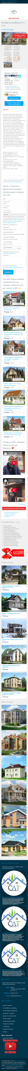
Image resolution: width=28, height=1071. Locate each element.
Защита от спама (7, 244)
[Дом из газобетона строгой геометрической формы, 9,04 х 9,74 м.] (14, 323)
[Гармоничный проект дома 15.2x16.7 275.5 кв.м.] (14, 742)
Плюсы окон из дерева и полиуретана (12, 897)
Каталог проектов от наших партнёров (14, 103)
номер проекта (7, 212)
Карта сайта (20, 1068)
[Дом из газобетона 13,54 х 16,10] (14, 602)
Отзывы (5, 1031)
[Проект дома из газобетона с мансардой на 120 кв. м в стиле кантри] (14, 397)
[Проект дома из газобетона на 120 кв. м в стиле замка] (14, 423)
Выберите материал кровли (10, 239)
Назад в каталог (14, 98)
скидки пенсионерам (10, 513)
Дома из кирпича (7, 1005)
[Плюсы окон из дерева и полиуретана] (14, 883)
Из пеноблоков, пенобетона (10, 1010)
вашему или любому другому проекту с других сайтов (12, 221)
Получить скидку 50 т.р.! (20, 36)
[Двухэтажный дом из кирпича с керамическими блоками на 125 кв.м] (14, 818)
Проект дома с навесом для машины (12, 639)
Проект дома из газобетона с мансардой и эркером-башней (13, 359)
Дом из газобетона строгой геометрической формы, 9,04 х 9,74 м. (13, 334)
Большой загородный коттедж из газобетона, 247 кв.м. (11, 693)
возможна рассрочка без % (12, 512)
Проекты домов (7, 1018)
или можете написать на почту (11, 252)
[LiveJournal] (14, 76)
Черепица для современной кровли (12, 969)
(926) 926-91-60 (14, 993)
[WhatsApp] (18, 76)
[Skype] (20, 76)
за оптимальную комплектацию (14, 508)
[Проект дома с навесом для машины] (14, 628)
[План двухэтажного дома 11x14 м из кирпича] (14, 768)
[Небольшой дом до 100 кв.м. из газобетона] (14, 654)
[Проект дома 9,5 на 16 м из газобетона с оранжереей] (14, 843)
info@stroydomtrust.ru (16, 996)
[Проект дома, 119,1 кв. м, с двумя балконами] (14, 374)
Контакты (5, 979)
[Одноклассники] (7, 76)
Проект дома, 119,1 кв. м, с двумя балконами (12, 384)
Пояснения (6, 255)
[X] (12, 76)
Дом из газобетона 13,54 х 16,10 (11, 613)
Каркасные (6, 1013)
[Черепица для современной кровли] (14, 955)
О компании (6, 1026)
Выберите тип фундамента (10, 224)
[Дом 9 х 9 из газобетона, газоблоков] (14, 298)
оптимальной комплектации (12, 87)
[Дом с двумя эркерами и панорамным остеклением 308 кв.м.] (14, 717)
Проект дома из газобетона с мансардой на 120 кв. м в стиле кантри (13, 408)
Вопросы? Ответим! (8, 1029)
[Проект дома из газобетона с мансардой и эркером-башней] (14, 347)
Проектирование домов (9, 1021)
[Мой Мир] (10, 76)
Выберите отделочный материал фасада (13, 234)
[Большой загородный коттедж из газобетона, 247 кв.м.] (14, 682)
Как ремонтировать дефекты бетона (12, 933)
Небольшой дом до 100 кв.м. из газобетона (11, 666)
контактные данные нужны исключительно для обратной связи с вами (12, 267)
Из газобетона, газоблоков (10, 1008)
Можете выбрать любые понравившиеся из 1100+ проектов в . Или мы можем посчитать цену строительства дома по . (14, 219)
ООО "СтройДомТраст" (20, 1061)
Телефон (5, 207)
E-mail (5, 203)
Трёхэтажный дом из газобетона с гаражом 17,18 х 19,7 (11, 586)
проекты (12, 1013)
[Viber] (16, 76)
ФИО (4, 199)
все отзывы (22, 504)
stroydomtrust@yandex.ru (9, 253)
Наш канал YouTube (8, 1038)
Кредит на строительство (9, 1016)
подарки (7, 516)
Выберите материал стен (9, 229)
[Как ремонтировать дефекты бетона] (14, 919)
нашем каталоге (18, 218)
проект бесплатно (9, 515)
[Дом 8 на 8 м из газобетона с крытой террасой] (14, 793)
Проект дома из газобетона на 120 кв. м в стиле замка (13, 434)
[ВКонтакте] (5, 76)
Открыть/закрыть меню (2, 7)
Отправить (8, 272)
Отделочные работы (8, 1024)
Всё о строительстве (10, 863)
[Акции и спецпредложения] (12, 553)
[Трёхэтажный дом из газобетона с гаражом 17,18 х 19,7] (14, 575)
